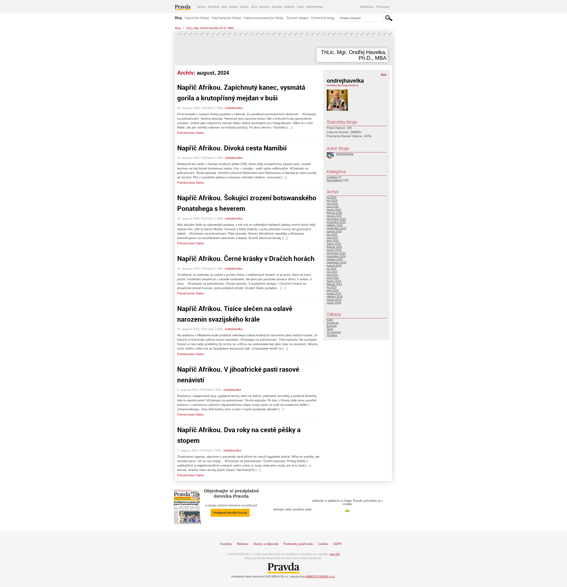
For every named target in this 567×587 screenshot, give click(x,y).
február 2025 (334, 247)
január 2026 (334, 216)
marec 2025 (334, 243)
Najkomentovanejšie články (264, 18)
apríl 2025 (333, 240)
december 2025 (336, 219)
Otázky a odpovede (265, 544)
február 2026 (334, 212)
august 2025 (334, 231)
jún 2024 (332, 271)
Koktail (233, 6)
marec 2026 (334, 209)
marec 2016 (334, 302)
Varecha (264, 6)
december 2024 (336, 253)
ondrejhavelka (234, 108)
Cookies (323, 544)
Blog (178, 17)
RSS (383, 74)
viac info (335, 554)
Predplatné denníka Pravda (230, 512)
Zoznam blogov (297, 18)
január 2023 (334, 293)
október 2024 (335, 259)
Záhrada (277, 6)
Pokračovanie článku (190, 132)
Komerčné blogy (323, 18)
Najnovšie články (197, 18)
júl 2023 (331, 287)
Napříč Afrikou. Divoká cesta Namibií (232, 147)
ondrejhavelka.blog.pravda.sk (342, 85)
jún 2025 (332, 234)
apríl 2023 (333, 290)
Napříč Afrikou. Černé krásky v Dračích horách (246, 258)
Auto (224, 6)
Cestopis (332, 177)
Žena (254, 6)
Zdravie (244, 6)
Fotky (330, 319)
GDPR (337, 544)
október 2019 (335, 296)
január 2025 (334, 250)
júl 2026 (331, 197)
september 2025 (336, 228)
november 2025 (336, 222)
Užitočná (289, 6)
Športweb (213, 6)
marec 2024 (334, 281)
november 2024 (336, 256)
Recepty (332, 326)
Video (300, 6)
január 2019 (334, 299)
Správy (201, 6)
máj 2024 (332, 274)
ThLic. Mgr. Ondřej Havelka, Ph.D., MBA (210, 28)
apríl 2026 (333, 206)
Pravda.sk (333, 323)
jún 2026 (332, 200)
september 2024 (336, 262)
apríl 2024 (333, 278)
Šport (330, 329)
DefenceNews (314, 6)
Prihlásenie (383, 6)
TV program (334, 332)
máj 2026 (332, 203)
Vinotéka (332, 335)
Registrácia (367, 6)
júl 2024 (331, 268)
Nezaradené (334, 180)
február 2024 (334, 284)
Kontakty (226, 544)
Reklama (242, 544)
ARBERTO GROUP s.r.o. (320, 576)
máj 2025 (332, 237)
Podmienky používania (298, 544)
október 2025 (335, 225)
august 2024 (334, 265)
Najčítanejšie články (226, 18)
